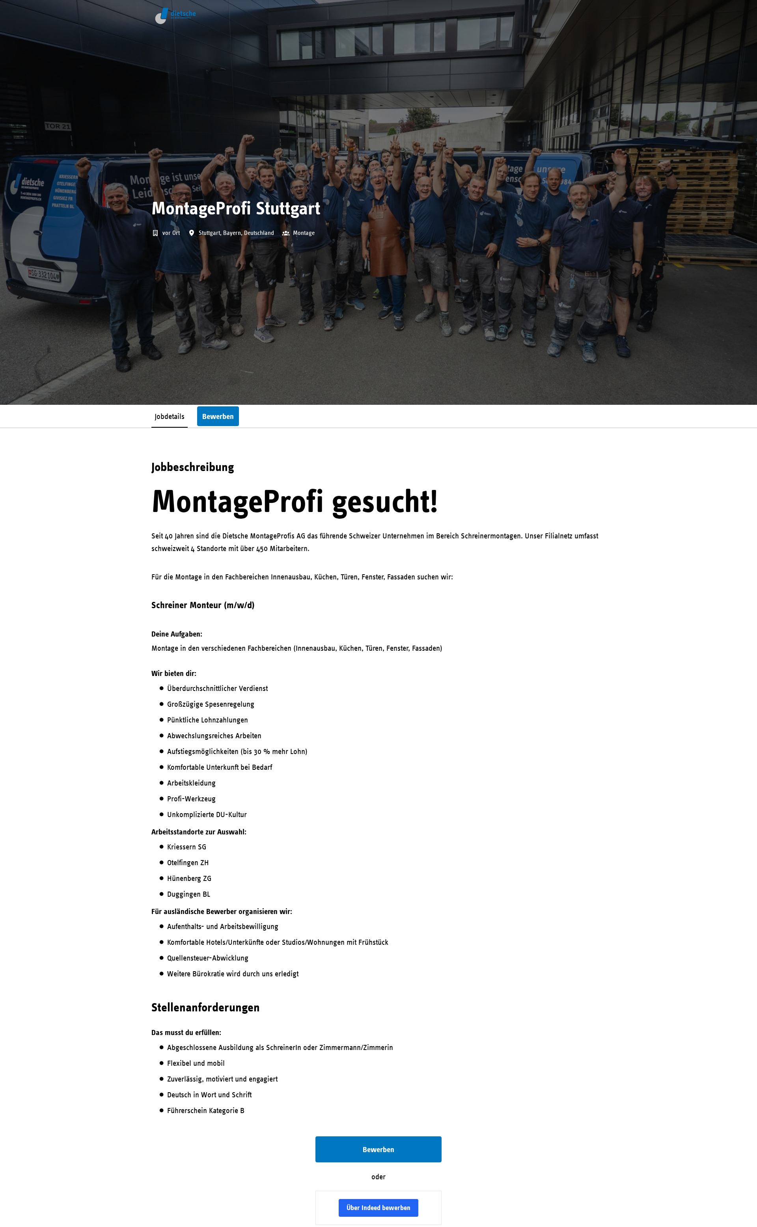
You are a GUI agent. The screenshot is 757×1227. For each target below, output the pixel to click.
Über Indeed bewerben (378, 1207)
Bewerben (378, 1149)
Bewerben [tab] (218, 416)
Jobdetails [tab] (170, 416)
